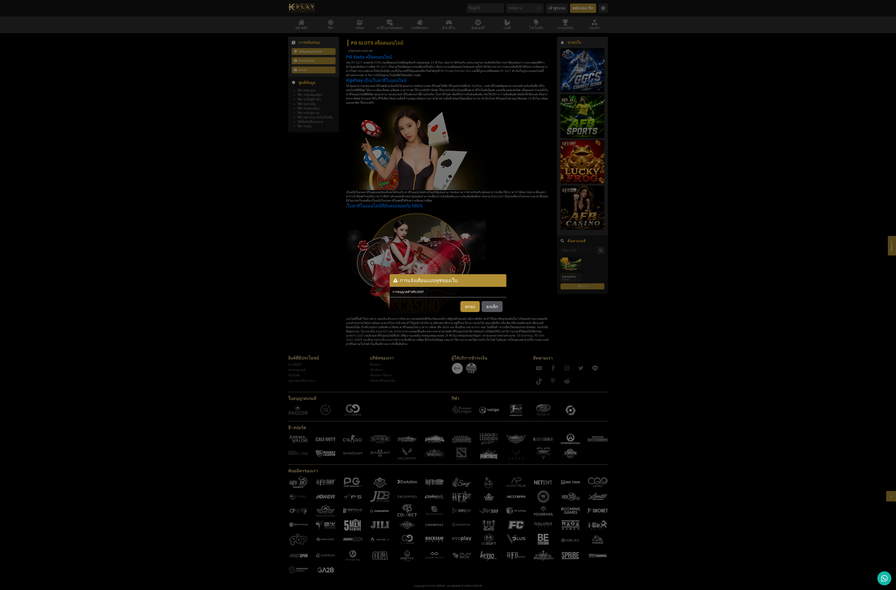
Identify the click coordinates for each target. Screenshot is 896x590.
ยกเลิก (492, 306)
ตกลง (470, 306)
